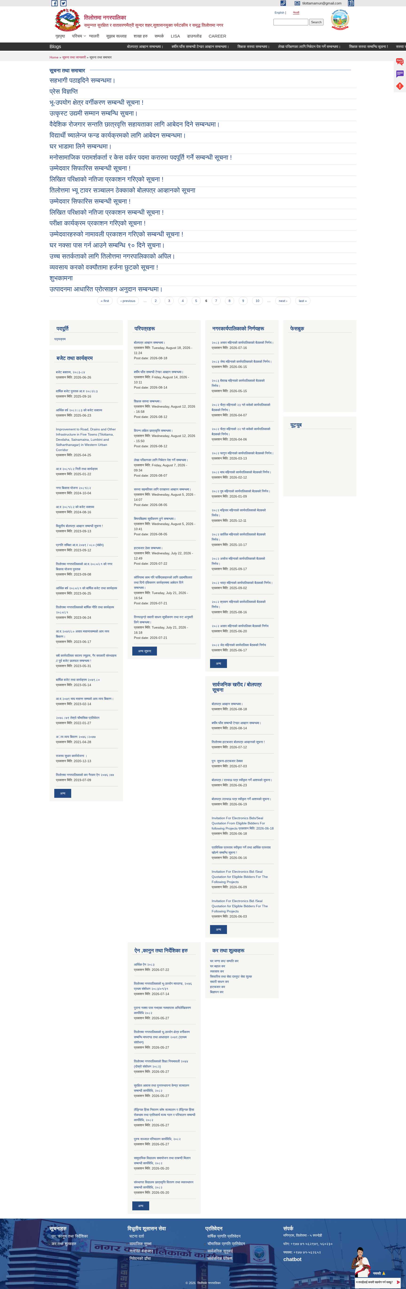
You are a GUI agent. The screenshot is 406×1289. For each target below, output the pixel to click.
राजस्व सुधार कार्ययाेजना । (71, 756)
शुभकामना (61, 278)
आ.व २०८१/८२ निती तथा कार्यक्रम (77, 469)
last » (303, 301)
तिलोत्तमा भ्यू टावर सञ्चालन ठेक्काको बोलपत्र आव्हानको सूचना (122, 190)
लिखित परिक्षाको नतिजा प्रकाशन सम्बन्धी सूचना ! (107, 212)
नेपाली (296, 12)
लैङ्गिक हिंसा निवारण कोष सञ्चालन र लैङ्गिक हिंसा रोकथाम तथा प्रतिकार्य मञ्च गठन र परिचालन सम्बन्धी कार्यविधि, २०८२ (164, 1115)
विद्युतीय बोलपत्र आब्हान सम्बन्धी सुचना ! (79, 526)
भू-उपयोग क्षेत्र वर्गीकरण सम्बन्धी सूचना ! (97, 102)
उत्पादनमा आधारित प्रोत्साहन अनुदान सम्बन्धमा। (106, 289)
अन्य (62, 793)
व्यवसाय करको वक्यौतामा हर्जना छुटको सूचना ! (104, 267)
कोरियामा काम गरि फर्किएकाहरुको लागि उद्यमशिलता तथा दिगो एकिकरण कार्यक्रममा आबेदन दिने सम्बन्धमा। (163, 582)
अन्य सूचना (144, 651)
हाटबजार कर (218, 987)
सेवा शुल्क (246, 976)
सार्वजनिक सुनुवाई (220, 1251)
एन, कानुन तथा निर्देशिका (70, 1236)
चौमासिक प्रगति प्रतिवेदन (226, 1244)
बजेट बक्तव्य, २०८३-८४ (70, 372)
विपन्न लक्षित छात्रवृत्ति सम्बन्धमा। (153, 430)
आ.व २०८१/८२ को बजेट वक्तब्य (75, 507)
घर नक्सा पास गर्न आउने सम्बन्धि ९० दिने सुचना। (107, 245)
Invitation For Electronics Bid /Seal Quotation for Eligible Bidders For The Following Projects (240, 877)
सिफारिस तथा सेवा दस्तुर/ (225, 976)
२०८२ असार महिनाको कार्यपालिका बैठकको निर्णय (240, 626)
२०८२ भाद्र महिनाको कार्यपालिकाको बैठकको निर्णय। (242, 583)
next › (283, 301)
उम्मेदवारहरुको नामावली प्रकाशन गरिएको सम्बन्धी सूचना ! (116, 234)
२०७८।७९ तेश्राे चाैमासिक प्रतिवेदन (77, 718)
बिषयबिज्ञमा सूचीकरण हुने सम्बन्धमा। (155, 519)
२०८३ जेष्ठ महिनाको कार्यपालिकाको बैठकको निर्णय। (242, 361)
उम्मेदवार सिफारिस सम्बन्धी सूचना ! (90, 168)
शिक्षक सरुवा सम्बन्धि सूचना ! (352, 47)
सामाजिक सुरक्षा (140, 1244)
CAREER (217, 36)
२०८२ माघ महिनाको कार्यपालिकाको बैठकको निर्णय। (241, 472)
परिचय (77, 36)
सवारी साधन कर (219, 982)
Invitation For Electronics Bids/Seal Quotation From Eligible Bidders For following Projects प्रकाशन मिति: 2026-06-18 (243, 823)
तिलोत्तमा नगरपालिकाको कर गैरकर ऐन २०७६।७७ (85, 775)
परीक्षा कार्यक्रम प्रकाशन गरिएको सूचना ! (98, 223)
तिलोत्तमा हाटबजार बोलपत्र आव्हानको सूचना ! (238, 742)
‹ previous (128, 301)
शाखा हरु (141, 36)
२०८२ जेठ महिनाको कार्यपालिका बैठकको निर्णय (239, 645)
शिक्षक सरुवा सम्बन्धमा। (238, 47)
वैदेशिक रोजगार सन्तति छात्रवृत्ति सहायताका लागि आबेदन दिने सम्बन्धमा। (135, 124)
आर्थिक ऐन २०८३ (144, 964)
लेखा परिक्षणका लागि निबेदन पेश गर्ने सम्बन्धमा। (293, 47)
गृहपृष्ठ (60, 36)
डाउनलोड (194, 36)
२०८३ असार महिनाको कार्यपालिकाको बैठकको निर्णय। (243, 342)
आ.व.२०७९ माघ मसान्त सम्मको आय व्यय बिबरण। (85, 699)
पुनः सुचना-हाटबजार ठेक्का (227, 761)
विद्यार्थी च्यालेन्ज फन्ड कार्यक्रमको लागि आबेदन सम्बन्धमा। (118, 135)
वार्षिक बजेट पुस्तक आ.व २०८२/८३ (77, 391)
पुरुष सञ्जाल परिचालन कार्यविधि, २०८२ (157, 1139)
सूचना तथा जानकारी (74, 57)
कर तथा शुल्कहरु (64, 1244)
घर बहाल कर (217, 966)
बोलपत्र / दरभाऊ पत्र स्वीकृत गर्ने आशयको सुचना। (242, 780)
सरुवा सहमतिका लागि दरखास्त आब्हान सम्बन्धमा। (162, 489)
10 (257, 301)
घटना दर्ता (136, 1236)
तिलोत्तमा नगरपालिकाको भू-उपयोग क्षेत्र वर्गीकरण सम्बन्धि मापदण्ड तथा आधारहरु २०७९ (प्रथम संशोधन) (162, 1037)
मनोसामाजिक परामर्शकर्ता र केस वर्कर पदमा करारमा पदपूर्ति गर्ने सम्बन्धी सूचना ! (141, 157)
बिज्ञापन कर (216, 992)
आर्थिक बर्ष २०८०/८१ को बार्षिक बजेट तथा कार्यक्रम (86, 588)
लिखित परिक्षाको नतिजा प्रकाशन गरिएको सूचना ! (107, 179)
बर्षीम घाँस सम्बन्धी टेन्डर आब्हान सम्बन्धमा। (184, 47)
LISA (175, 36)
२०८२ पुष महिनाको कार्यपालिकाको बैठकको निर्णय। (241, 491)
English (279, 12)
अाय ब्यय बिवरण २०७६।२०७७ (76, 737)
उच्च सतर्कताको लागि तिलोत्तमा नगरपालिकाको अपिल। (113, 256)
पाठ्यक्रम (60, 339)
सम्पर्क (159, 36)
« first (105, 301)
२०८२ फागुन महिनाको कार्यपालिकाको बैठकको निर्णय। (243, 453)
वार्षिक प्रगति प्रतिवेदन (224, 1236)
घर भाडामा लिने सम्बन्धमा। (81, 146)
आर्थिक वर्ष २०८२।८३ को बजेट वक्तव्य (79, 410)
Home (54, 57)
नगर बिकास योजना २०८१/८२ (73, 488)
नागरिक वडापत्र (141, 1251)
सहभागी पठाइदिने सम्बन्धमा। (83, 80)
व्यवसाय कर (217, 971)
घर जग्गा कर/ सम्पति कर (224, 961)
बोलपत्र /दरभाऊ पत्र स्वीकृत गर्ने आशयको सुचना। (241, 799)
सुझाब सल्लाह (116, 36)
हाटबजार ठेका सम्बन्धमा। (148, 548)
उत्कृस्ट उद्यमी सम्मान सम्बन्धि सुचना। (94, 113)
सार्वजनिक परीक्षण (219, 1258)
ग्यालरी (94, 36)
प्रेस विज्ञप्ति (64, 91)
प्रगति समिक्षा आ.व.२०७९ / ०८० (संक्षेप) (80, 545)
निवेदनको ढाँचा (140, 1258)
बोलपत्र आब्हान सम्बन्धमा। (129, 47)
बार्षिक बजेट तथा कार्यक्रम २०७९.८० (78, 680)
